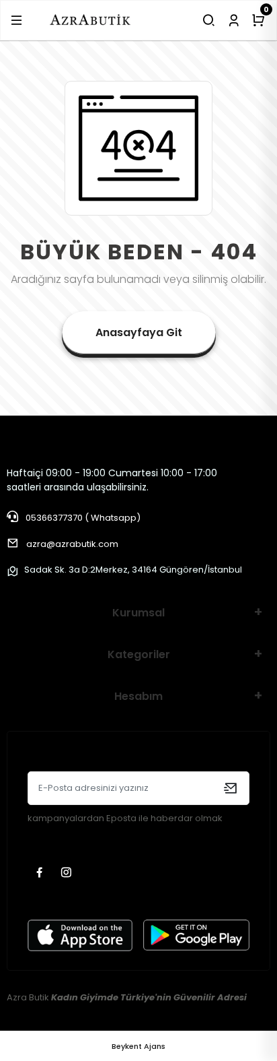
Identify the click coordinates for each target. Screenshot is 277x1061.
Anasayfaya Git (138, 332)
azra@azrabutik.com (72, 544)
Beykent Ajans (138, 1046)
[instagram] (67, 873)
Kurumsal (138, 612)
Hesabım (138, 696)
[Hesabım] (234, 20)
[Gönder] (230, 788)
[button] (16, 20)
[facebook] (41, 873)
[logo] (90, 19)
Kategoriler (139, 654)
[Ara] (209, 20)
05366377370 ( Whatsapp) (82, 517)
